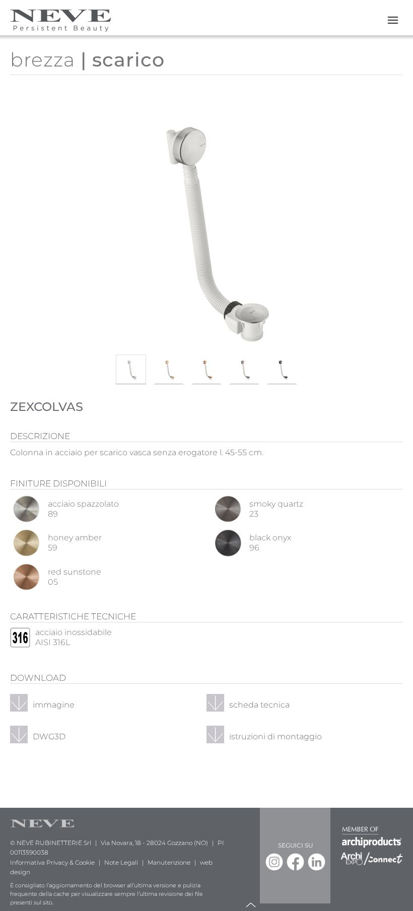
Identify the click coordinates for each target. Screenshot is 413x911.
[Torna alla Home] (60, 20)
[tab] (131, 370)
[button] (393, 20)
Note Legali (121, 862)
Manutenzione (169, 862)
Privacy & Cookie (70, 862)
